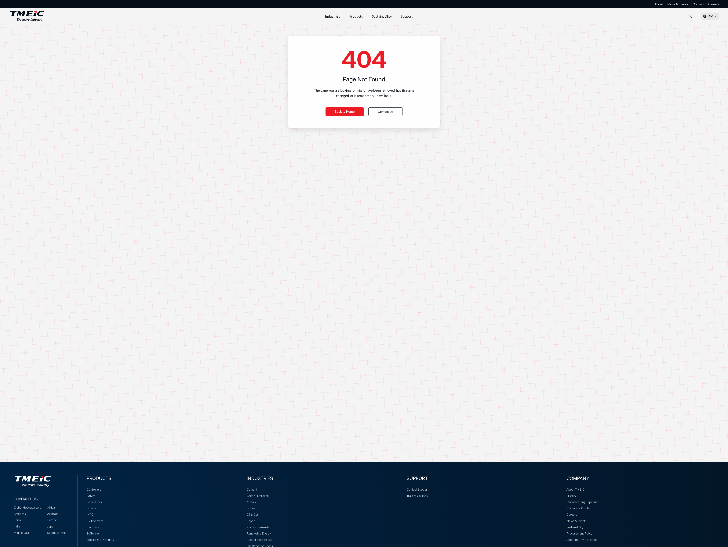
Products (356, 16)
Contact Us (385, 112)
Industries (332, 16)
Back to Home (345, 111)
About (658, 4)
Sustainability (382, 16)
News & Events (677, 4)
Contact (698, 4)
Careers (713, 4)
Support (407, 16)
